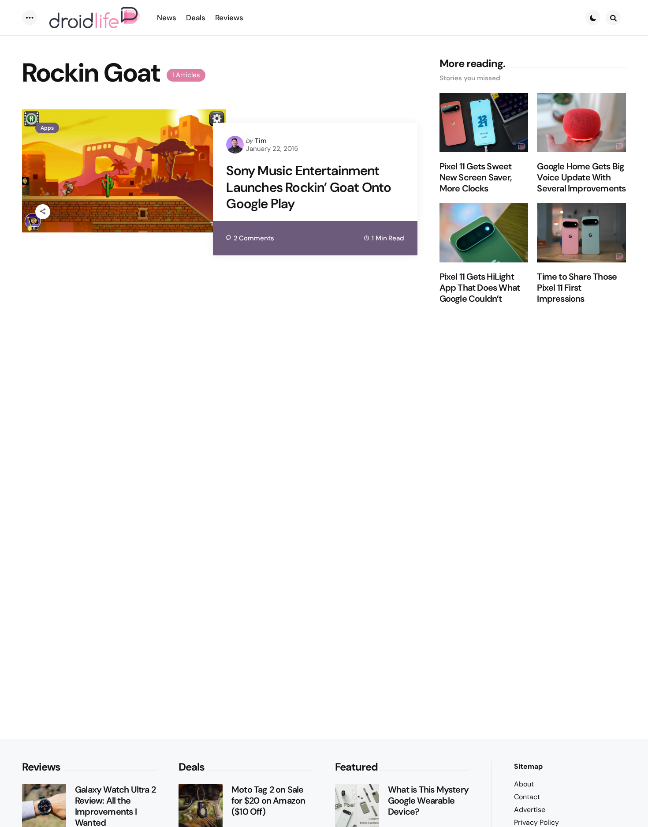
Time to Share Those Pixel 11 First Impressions (577, 287)
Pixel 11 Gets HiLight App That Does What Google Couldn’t (479, 287)
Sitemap (528, 766)
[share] (42, 211)
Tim (261, 140)
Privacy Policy (536, 822)
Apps (47, 127)
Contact (527, 796)
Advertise (529, 809)
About (524, 784)
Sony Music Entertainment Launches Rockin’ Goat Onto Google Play (308, 187)
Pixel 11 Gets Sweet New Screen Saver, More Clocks (475, 177)
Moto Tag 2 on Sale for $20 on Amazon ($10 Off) (268, 800)
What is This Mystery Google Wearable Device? (428, 800)
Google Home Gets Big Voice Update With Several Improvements (581, 177)
